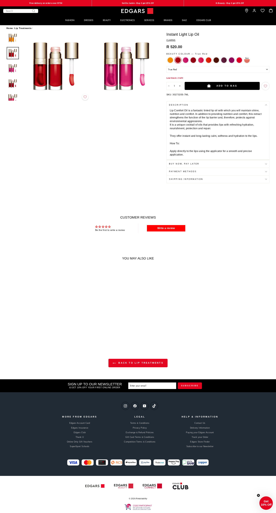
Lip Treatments (22, 28)
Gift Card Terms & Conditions (139, 437)
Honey (170, 60)
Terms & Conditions (139, 423)
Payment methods (183, 171)
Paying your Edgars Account (200, 432)
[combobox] (20, 11)
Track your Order (200, 437)
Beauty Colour (187, 54)
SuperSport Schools (79, 446)
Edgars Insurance (79, 428)
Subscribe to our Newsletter (199, 446)
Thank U (80, 437)
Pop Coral (208, 60)
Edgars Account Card (79, 423)
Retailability (141, 498)
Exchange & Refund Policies (140, 432)
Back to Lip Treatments (140, 363)
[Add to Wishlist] (85, 97)
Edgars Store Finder (200, 442)
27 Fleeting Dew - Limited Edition (246, 59)
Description (178, 105)
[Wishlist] (262, 11)
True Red (178, 60)
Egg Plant (224, 60)
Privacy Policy (140, 428)
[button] (266, 503)
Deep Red (193, 60)
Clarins (170, 40)
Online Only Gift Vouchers (79, 442)
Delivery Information (200, 428)
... (50, 336)
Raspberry (185, 60)
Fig (231, 60)
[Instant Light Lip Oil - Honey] (38, 336)
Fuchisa (239, 60)
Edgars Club (80, 432)
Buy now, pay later (184, 164)
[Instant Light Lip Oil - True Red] (42, 336)
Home (9, 28)
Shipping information (186, 179)
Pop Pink (201, 60)
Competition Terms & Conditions (140, 442)
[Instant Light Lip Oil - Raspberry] (46, 336)
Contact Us (199, 423)
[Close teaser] (258, 495)
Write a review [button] (166, 228)
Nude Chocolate (216, 60)
